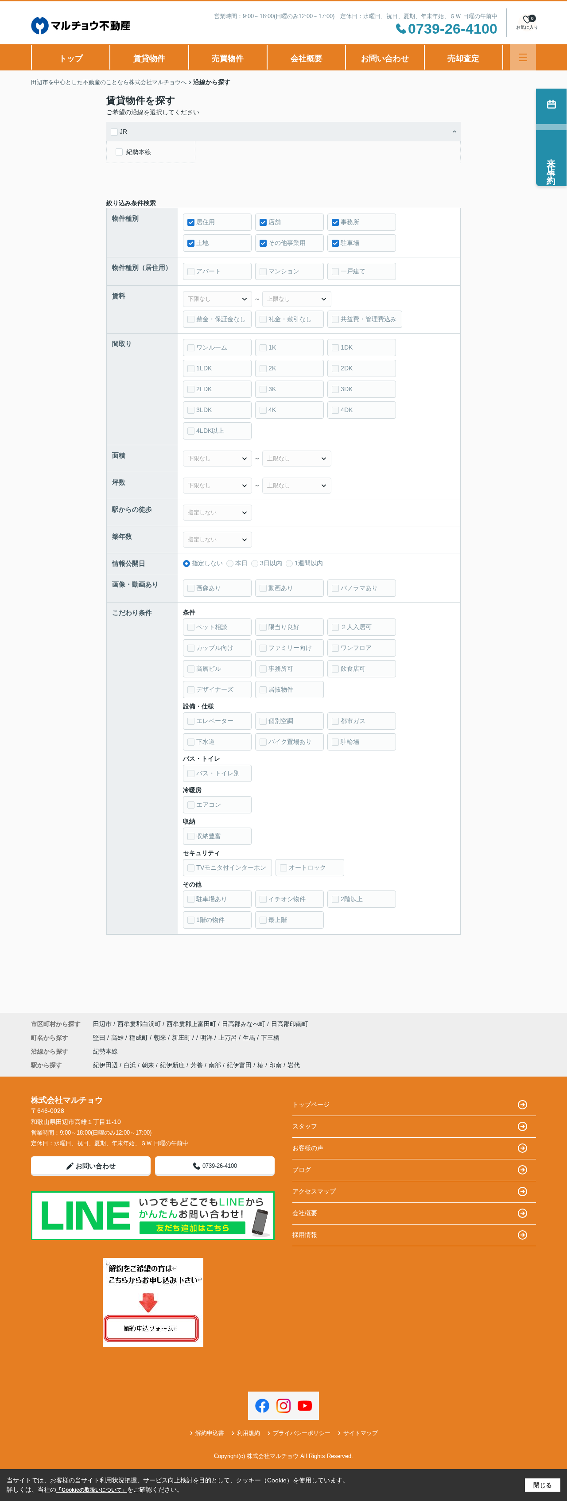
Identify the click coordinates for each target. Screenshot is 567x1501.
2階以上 (352, 898)
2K (272, 368)
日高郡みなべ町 (243, 1023)
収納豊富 (208, 836)
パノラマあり (359, 587)
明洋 (207, 1037)
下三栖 (270, 1037)
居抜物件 (280, 689)
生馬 (250, 1037)
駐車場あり (211, 898)
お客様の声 (307, 1147)
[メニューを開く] (523, 57)
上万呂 (228, 1037)
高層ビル (208, 668)
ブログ (301, 1169)
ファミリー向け (290, 647)
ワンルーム (211, 347)
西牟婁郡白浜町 (139, 1023)
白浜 (130, 1065)
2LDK (204, 389)
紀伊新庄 (172, 1065)
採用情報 (304, 1234)
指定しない (207, 563)
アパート (208, 271)
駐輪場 (350, 741)
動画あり (280, 587)
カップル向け (214, 647)
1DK (347, 347)
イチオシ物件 (287, 898)
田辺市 (102, 1023)
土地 (202, 242)
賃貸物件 (149, 58)
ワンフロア (356, 647)
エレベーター (214, 720)
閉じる (542, 1485)
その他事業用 (287, 242)
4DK (347, 409)
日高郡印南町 (289, 1023)
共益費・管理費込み (368, 319)
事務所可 (280, 668)
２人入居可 (356, 626)
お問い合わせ (385, 58)
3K (272, 389)
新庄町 (182, 1037)
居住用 (205, 222)
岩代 (293, 1065)
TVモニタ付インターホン (231, 867)
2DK (347, 368)
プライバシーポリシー (301, 1433)
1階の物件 (210, 919)
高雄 (118, 1037)
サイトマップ (360, 1433)
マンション (283, 271)
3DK (347, 389)
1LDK (204, 368)
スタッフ (304, 1126)
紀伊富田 (239, 1065)
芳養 (196, 1065)
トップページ (311, 1104)
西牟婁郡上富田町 (191, 1023)
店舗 (274, 222)
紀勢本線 (138, 152)
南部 (215, 1065)
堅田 (100, 1037)
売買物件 (228, 58)
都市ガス (353, 720)
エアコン (208, 804)
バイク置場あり (290, 741)
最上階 (277, 919)
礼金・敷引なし (290, 319)
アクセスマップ (314, 1191)
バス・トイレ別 (218, 773)
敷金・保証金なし (221, 319)
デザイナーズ (214, 689)
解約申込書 (209, 1433)
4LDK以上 (210, 430)
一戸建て (353, 271)
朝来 (161, 1037)
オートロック (307, 867)
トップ (71, 58)
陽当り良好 (283, 626)
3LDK (204, 409)
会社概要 (306, 58)
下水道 (205, 741)
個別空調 (280, 720)
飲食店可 (353, 668)
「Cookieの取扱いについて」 (91, 1490)
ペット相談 (211, 626)
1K (272, 347)
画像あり (208, 587)
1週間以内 (309, 563)
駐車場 (350, 242)
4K (272, 409)
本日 (241, 563)
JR (123, 131)
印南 (275, 1065)
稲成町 (139, 1037)
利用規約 (248, 1433)
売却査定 (463, 58)
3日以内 (271, 563)
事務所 (350, 222)
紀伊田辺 (105, 1065)
